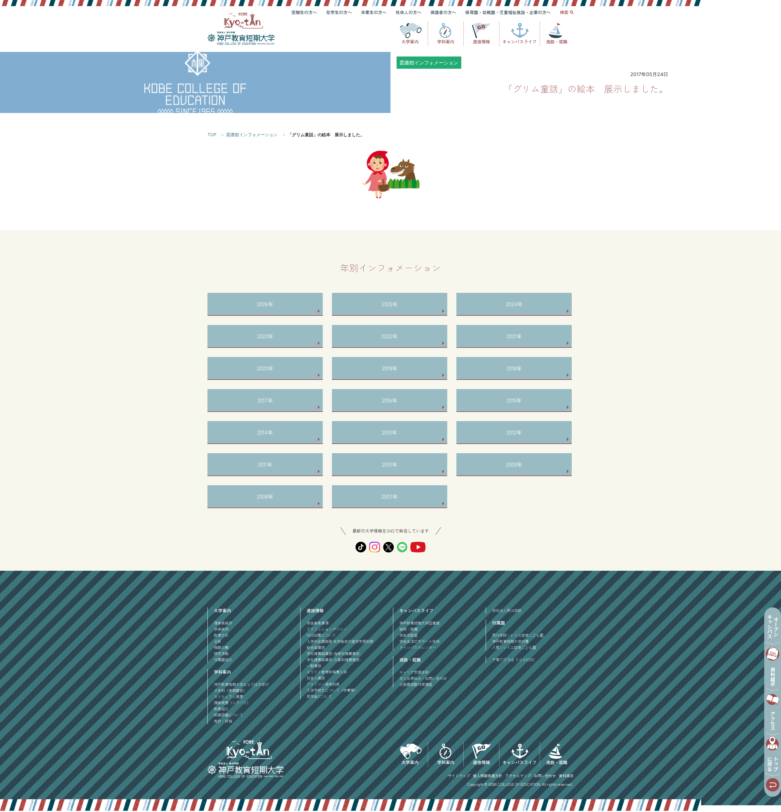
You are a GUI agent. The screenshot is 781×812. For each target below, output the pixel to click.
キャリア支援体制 (414, 672)
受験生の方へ (304, 12)
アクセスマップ (518, 775)
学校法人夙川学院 (506, 610)
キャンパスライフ (519, 41)
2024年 (514, 304)
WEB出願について (321, 635)
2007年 (389, 496)
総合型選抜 (316, 647)
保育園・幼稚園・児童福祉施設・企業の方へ (508, 12)
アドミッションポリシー (327, 629)
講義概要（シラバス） (232, 702)
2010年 (390, 464)
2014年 (265, 432)
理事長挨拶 (223, 622)
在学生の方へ (339, 12)
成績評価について (228, 714)
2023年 (265, 336)
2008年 (265, 496)
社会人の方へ (408, 12)
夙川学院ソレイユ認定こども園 (517, 635)
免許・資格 (223, 720)
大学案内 (410, 41)
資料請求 (566, 775)
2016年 (390, 400)
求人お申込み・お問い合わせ (423, 678)
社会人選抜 (316, 677)
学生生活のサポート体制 (419, 641)
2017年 (265, 400)
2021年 (514, 336)
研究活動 (221, 653)
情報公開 (221, 647)
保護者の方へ (443, 12)
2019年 (390, 368)
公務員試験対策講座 (415, 684)
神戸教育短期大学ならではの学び (241, 684)
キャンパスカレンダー (417, 647)
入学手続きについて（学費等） (332, 690)
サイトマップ (459, 775)
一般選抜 (314, 665)
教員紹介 (221, 708)
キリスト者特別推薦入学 (327, 671)
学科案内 (445, 41)
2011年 (265, 464)
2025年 (390, 304)
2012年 (514, 432)
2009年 (514, 464)
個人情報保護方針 (487, 775)
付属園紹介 (223, 659)
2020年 (265, 368)
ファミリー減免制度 (323, 683)
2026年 (265, 304)
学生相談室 (408, 635)
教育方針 (221, 635)
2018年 (514, 368)
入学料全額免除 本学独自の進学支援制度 (340, 641)
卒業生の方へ (374, 12)
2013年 (389, 432)
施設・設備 (408, 629)
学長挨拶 (221, 629)
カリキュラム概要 (228, 696)
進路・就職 (556, 41)
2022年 (389, 336)
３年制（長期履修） (230, 690)
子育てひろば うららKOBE (513, 659)
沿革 (217, 641)
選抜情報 (481, 41)
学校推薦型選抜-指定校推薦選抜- (334, 653)
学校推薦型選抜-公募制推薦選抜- (334, 659)
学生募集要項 (318, 622)
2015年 (514, 400)
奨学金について (319, 696)
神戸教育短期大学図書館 (419, 622)
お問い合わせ (545, 775)
